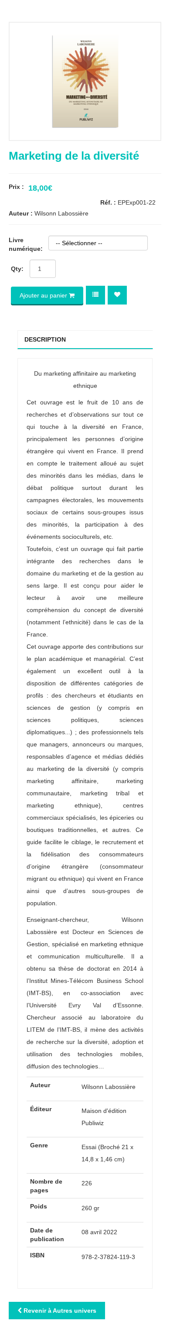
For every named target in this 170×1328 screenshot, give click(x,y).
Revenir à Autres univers (59, 1310)
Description (45, 339)
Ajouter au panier (44, 295)
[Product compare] (95, 294)
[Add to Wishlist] (117, 294)
